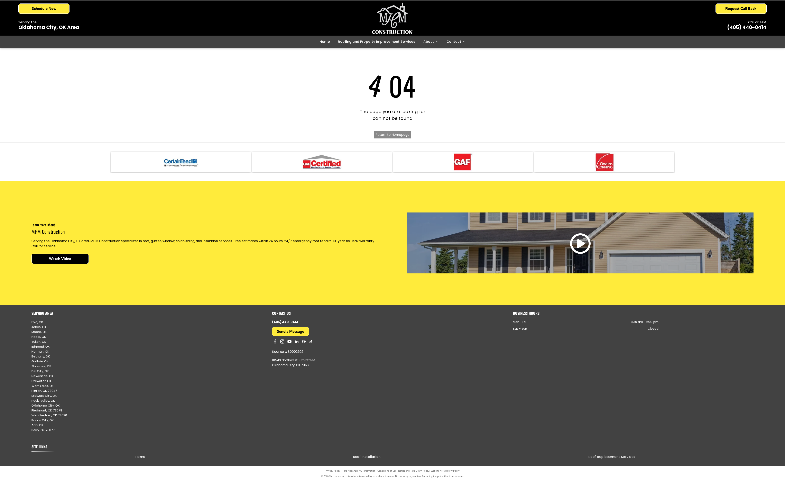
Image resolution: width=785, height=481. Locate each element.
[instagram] (282, 342)
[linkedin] (297, 342)
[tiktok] (311, 342)
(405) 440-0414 (746, 27)
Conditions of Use (386, 470)
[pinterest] (304, 342)
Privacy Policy (332, 470)
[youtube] (289, 342)
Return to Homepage (392, 134)
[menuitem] (325, 41)
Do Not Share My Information (360, 470)
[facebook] (275, 342)
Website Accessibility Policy (445, 470)
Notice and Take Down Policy (413, 470)
